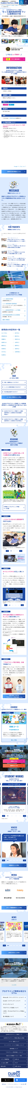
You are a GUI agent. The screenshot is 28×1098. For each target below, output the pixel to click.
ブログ (16, 1062)
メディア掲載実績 (5, 1059)
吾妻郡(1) (3, 339)
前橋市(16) (4, 342)
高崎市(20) (17, 339)
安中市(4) (17, 333)
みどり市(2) (4, 333)
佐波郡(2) (3, 355)
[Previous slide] (1, 27)
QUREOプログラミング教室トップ (14, 1034)
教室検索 (21, 3)
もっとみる (14, 984)
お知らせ (17, 1059)
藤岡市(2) (3, 345)
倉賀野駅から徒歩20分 (11, 310)
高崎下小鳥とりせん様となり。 (9, 320)
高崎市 (14, 118)
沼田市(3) (17, 348)
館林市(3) (17, 336)
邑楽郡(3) (3, 348)
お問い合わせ (18, 1066)
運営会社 (4, 1084)
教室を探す (3, 1066)
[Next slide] (26, 27)
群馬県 (11, 118)
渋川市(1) (3, 351)
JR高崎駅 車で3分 (11, 315)
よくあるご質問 (4, 1062)
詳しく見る (14, 740)
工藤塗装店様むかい (7, 299)
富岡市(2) (17, 345)
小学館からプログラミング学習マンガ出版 (11, 507)
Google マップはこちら (19, 166)
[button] (7, 551)
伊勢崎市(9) (4, 336)
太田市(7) (17, 342)
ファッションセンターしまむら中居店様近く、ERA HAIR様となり (13, 305)
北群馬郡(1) (17, 351)
